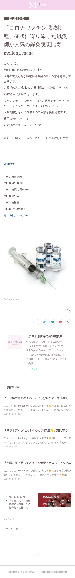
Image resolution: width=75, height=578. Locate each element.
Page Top (37, 555)
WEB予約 (11, 164)
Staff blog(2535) (11, 299)
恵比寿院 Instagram (18, 215)
